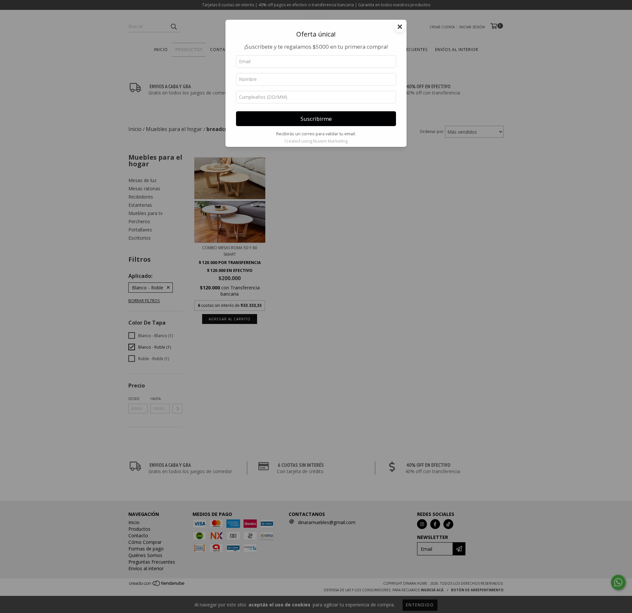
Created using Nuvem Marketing (316, 141)
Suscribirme (316, 118)
